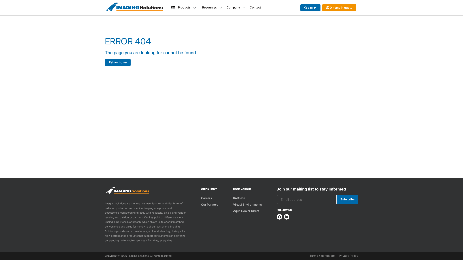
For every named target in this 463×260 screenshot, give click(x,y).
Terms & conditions (322, 255)
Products (184, 7)
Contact (255, 7)
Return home (118, 62)
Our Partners (209, 204)
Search (312, 7)
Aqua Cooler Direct (246, 211)
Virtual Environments (247, 204)
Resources (209, 7)
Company (233, 7)
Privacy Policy (348, 255)
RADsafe (239, 198)
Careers (206, 198)
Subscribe (347, 199)
